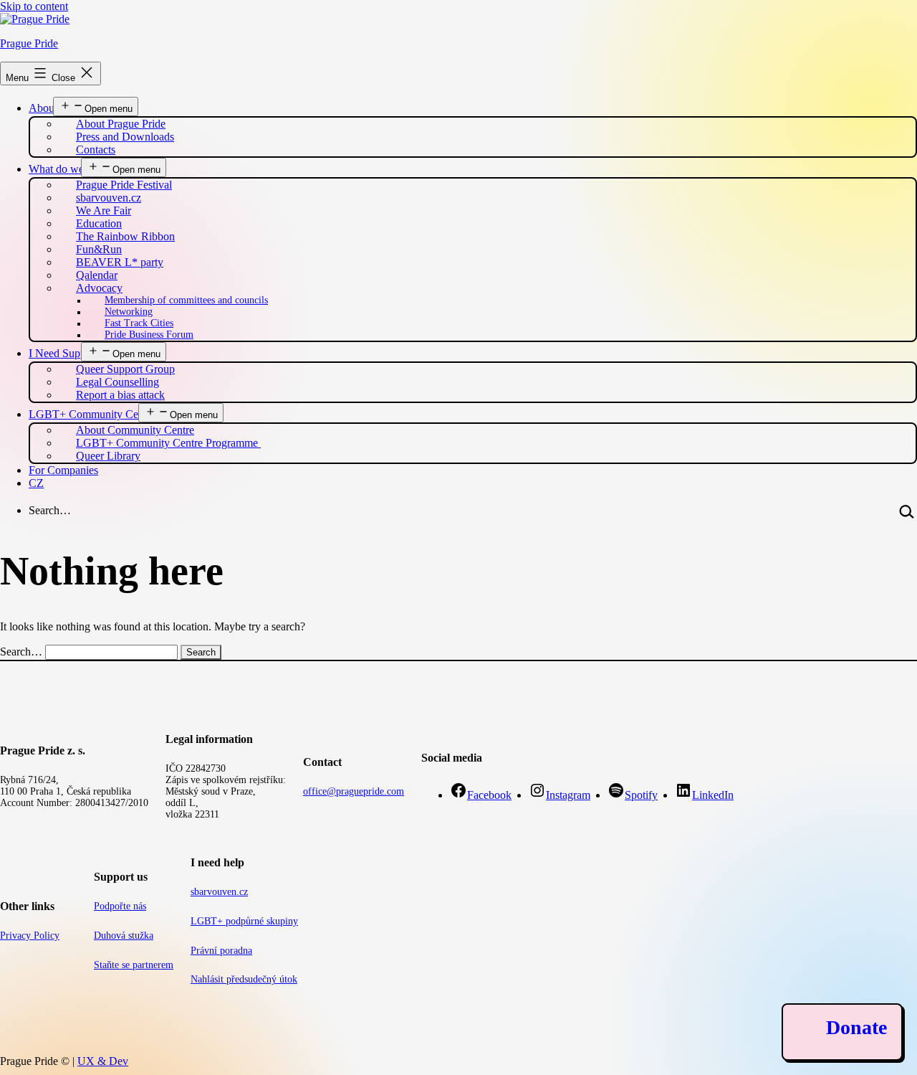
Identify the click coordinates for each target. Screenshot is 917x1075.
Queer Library (108, 456)
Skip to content (34, 6)
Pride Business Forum (149, 334)
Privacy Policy (29, 935)
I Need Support (63, 353)
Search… (50, 510)
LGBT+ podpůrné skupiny (244, 921)
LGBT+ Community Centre (92, 414)
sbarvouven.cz (219, 891)
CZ (36, 483)
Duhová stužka (123, 935)
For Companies (63, 470)
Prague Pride (29, 43)
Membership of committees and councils (186, 300)
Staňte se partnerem (133, 965)
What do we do (63, 169)
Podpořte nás (120, 906)
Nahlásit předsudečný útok (244, 979)
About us (49, 108)
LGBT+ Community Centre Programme (168, 443)
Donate (856, 1027)
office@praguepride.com (353, 791)
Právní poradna (221, 950)
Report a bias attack (120, 395)
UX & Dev (102, 1061)
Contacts (95, 149)
